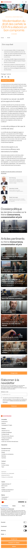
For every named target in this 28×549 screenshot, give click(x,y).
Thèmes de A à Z (5, 430)
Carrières (3, 458)
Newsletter (4, 445)
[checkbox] (1, 397)
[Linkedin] (8, 77)
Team (2, 467)
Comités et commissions (7, 454)
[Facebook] (2, 77)
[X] (5, 77)
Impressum (5, 402)
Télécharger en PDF (6, 80)
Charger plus (14, 373)
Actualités (4, 419)
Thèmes (3, 428)
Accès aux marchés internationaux (9, 441)
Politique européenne (6, 438)
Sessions (3, 423)
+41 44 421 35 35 (5, 491)
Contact (3, 461)
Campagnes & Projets (6, 425)
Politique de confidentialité (7, 477)
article (8, 37)
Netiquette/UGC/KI (5, 475)
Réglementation (5, 439)
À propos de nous (5, 448)
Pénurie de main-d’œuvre (7, 436)
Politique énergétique (6, 432)
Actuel (2, 37)
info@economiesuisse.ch (7, 489)
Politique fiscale (5, 434)
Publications (4, 421)
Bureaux (3, 463)
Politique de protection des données (17, 400)
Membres (3, 456)
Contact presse (5, 465)
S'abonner (14, 406)
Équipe (3, 452)
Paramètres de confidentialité (7, 473)
